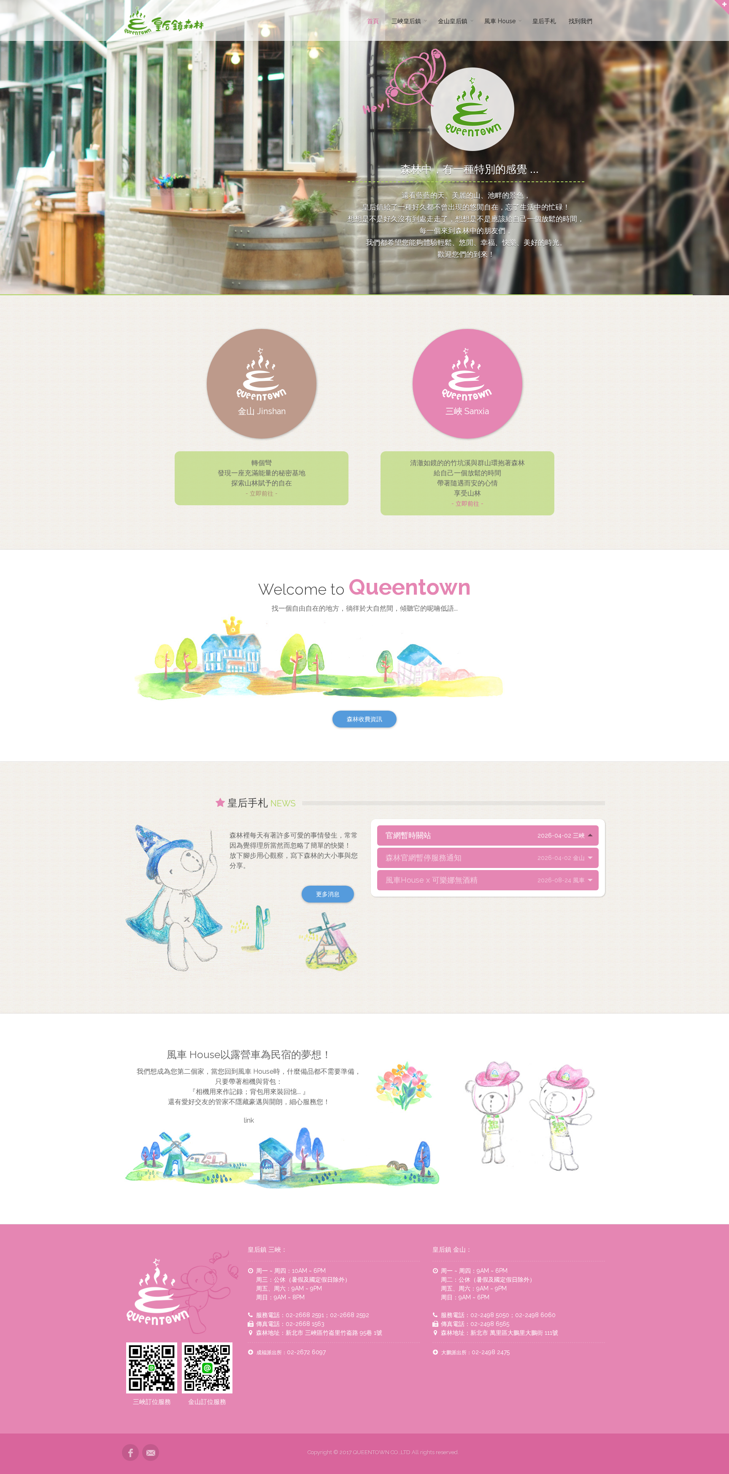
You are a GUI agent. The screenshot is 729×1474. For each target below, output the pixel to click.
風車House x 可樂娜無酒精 (485, 880)
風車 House (500, 21)
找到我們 (580, 21)
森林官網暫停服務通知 (485, 857)
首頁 (373, 21)
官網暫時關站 (485, 835)
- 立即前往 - (262, 493)
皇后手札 (544, 21)
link (249, 1120)
